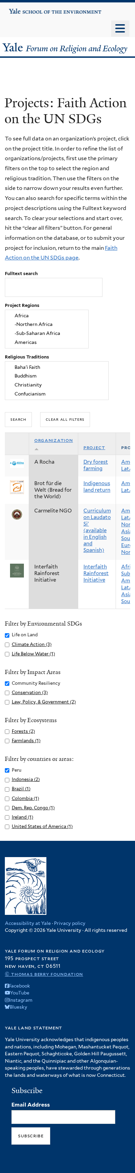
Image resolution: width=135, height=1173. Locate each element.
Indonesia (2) (26, 779)
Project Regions (22, 305)
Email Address (30, 1104)
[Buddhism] (57, 376)
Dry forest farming (95, 465)
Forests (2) (23, 731)
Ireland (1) (22, 817)
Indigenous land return (96, 486)
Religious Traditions (27, 357)
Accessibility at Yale (28, 923)
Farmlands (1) (26, 740)
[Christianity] (57, 385)
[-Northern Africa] (46, 324)
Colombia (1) (25, 798)
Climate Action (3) (32, 644)
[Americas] (46, 342)
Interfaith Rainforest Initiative (96, 573)
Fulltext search (21, 273)
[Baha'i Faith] (57, 367)
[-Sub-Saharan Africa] (46, 333)
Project (94, 447)
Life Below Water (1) (33, 653)
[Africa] (46, 315)
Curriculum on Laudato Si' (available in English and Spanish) (97, 530)
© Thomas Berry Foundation (44, 974)
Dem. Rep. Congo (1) (33, 807)
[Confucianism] (57, 394)
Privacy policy (70, 923)
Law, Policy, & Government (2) (44, 701)
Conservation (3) (30, 692)
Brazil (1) (21, 788)
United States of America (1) (42, 826)
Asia (126, 531)
